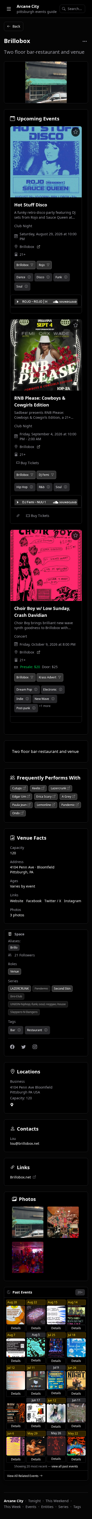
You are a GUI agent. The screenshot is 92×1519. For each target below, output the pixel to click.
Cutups (17, 788)
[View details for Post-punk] (34, 708)
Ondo (16, 813)
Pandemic (68, 805)
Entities (47, 1506)
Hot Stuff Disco (30, 205)
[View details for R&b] (48, 487)
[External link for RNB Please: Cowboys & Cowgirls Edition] (18, 516)
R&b (41, 487)
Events (31, 1506)
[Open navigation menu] (9, 9)
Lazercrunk (58, 788)
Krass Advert (47, 677)
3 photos (17, 915)
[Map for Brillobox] (38, 246)
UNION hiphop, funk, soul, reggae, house (38, 1004)
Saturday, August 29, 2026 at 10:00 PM (48, 236)
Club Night (23, 226)
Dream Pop (24, 689)
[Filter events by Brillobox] (31, 265)
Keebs (36, 788)
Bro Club (16, 996)
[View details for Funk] (66, 277)
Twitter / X (52, 901)
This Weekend (57, 1500)
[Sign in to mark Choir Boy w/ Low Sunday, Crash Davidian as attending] (75, 535)
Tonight (34, 1500)
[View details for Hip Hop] (31, 487)
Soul (19, 286)
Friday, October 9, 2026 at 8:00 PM (48, 644)
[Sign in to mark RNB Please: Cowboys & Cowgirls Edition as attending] (75, 325)
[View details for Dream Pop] (36, 690)
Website (16, 901)
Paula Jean (19, 805)
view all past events (65, 1466)
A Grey (66, 797)
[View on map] (11, 1104)
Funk (58, 277)
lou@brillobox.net (24, 1143)
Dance (20, 277)
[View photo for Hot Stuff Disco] (46, 161)
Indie (19, 699)
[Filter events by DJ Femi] (52, 475)
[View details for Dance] (29, 277)
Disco (40, 277)
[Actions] (84, 41)
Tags (77, 1506)
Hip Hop (21, 487)
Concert (20, 636)
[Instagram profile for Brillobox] (35, 1046)
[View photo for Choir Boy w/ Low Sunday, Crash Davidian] (46, 565)
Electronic (50, 689)
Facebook (33, 901)
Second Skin (62, 988)
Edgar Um (19, 797)
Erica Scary (44, 797)
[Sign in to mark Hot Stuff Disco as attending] (75, 132)
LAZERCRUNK (19, 988)
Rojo (42, 265)
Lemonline (44, 805)
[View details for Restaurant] (46, 1030)
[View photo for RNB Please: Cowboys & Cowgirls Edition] (46, 355)
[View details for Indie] (27, 699)
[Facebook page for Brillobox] (12, 1046)
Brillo (13, 947)
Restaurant (34, 1030)
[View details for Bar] (19, 1030)
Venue (14, 971)
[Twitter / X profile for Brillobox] (23, 1046)
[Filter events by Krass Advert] (59, 677)
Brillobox (27, 246)
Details (16, 1328)
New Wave (42, 699)
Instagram (72, 901)
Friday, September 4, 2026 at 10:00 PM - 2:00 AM (48, 436)
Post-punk (23, 708)
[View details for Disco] (48, 277)
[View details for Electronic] (61, 690)
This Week (12, 1506)
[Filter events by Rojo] (48, 265)
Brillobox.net (20, 1177)
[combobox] (72, 9)
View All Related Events (23, 1476)
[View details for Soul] (26, 286)
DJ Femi (44, 475)
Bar (12, 1030)
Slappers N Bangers (24, 1012)
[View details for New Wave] (53, 699)
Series (63, 1506)
